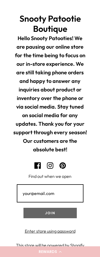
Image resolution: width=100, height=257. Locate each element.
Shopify (77, 245)
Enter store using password (50, 231)
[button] (50, 251)
